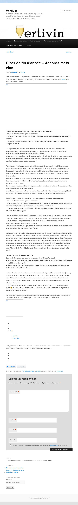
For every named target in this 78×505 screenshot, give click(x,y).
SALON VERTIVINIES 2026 (14, 45)
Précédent (9, 52)
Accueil (8, 41)
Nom (13, 419)
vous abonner (54, 445)
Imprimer (17, 338)
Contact (28, 45)
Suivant (69, 52)
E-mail (13, 429)
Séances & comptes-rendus (14, 468)
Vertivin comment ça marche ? (53, 41)
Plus (11, 331)
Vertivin (11, 10)
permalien (60, 371)
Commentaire (14, 391)
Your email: (9, 479)
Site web (12, 440)
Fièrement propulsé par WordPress (39, 498)
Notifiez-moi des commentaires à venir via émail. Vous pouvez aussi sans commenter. (40, 445)
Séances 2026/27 (35, 41)
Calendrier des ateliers (20, 41)
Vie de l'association (28, 371)
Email (15, 336)
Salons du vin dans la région (15, 470)
